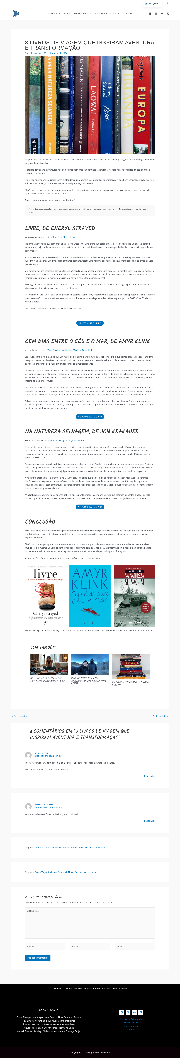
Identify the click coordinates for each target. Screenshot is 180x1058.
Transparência (131, 1026)
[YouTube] (162, 13)
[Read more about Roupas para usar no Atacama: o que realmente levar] (90, 664)
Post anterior (19, 716)
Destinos (52, 13)
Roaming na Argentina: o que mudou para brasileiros (49, 1020)
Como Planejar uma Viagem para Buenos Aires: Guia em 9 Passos (49, 1017)
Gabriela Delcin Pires (44, 804)
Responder (149, 776)
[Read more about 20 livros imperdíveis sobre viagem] (131, 666)
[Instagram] (156, 13)
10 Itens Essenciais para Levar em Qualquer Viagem (47, 680)
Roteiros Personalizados (107, 13)
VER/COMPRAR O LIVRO (90, 416)
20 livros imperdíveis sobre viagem (130, 683)
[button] (168, 3)
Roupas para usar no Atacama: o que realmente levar (89, 681)
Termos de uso (131, 1022)
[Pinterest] (168, 13)
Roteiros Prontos (82, 13)
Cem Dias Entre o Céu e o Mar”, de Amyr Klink (70, 350)
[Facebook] (150, 13)
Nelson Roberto (42, 753)
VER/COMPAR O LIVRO (90, 323)
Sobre (67, 13)
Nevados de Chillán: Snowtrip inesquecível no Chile (49, 1027)
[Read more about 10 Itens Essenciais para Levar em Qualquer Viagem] (49, 664)
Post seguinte (160, 716)
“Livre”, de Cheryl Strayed (64, 237)
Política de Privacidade (131, 1019)
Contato (128, 13)
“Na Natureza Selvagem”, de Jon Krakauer (64, 440)
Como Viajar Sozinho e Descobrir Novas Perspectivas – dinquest (66, 872)
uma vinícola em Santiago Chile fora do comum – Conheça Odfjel (49, 1031)
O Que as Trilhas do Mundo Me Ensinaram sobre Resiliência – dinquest (70, 847)
